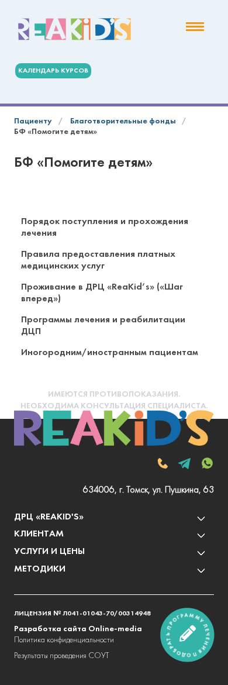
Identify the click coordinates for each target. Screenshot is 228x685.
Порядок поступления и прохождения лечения (104, 227)
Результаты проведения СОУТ (61, 656)
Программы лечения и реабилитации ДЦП (103, 325)
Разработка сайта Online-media (78, 629)
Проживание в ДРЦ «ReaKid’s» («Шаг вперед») (102, 293)
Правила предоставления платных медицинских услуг (98, 260)
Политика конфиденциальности (64, 640)
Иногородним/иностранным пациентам (109, 352)
